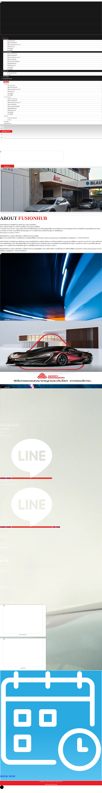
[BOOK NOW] (51, 771)
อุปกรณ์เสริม (10, 48)
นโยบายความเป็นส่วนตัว (51, 784)
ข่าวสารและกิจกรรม (12, 73)
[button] (2, 126)
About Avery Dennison (12, 53)
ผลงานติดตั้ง (10, 50)
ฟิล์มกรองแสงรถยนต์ (12, 42)
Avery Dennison (7, 52)
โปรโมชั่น (6, 76)
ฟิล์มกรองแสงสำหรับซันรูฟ (13, 61)
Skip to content (4, 0)
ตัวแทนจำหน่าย (7, 78)
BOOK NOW (7, 776)
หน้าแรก (5, 37)
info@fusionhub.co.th (5, 543)
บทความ (5, 71)
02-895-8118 (3, 534)
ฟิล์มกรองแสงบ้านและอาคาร (13, 44)
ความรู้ (8, 74)
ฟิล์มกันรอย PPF (11, 46)
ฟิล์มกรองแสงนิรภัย (11, 59)
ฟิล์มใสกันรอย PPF (11, 65)
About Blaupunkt (11, 40)
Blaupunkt (5, 39)
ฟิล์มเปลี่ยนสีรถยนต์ (11, 63)
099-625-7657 (3, 536)
